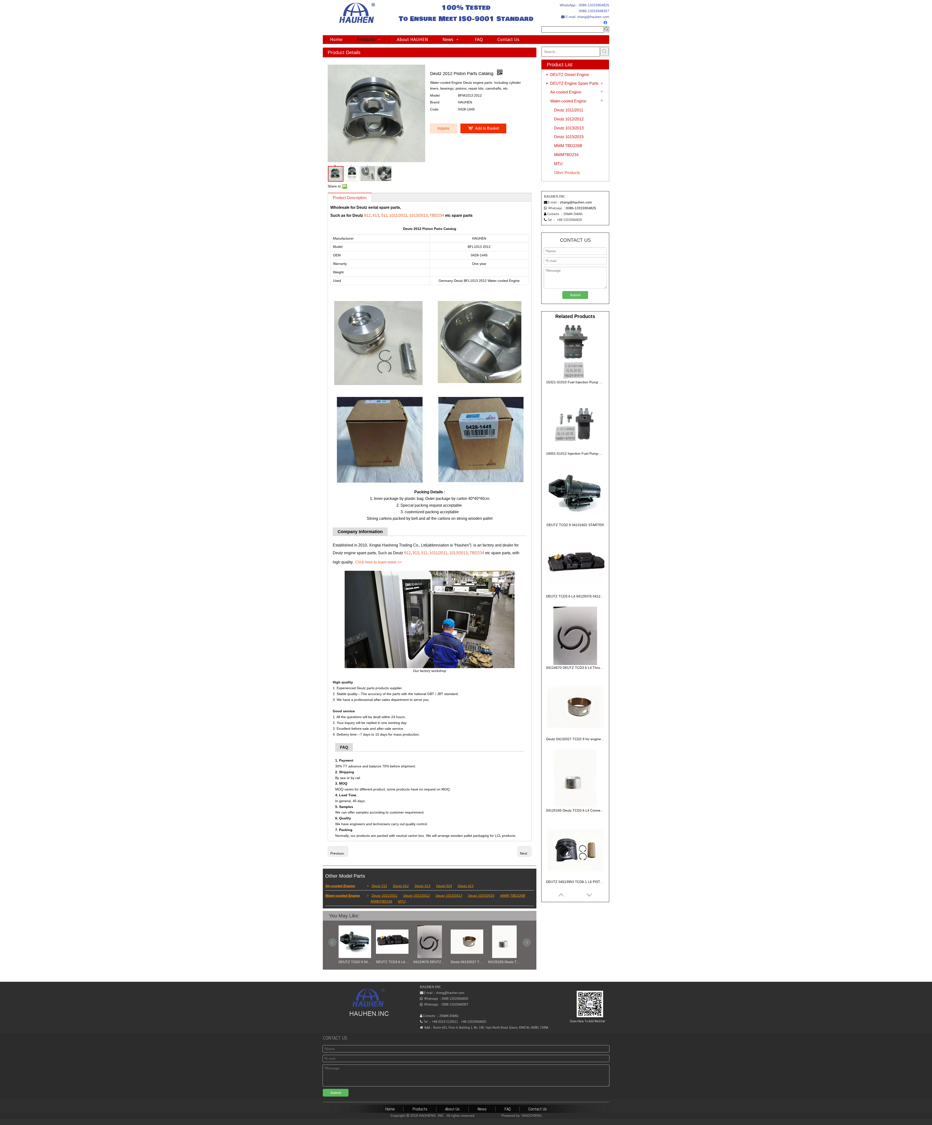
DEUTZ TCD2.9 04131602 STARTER (575, 525)
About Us (452, 1109)
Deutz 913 (422, 886)
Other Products (567, 173)
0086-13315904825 (594, 5)
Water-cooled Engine (342, 896)
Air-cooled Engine (340, 886)
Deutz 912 (401, 886)
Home (390, 1109)
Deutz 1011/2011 (385, 896)
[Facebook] (606, 23)
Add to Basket (487, 128)
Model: (435, 95)
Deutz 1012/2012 (416, 896)
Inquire (443, 128)
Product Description (350, 198)
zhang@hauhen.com (592, 17)
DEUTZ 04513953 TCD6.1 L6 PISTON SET (514, 962)
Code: (434, 109)
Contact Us (537, 1109)
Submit (575, 295)
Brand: (435, 102)
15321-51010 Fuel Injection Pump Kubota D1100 (575, 382)
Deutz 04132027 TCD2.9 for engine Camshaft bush (439, 962)
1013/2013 (418, 215)
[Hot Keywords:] (606, 29)
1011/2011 (398, 215)
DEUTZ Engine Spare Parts (574, 83)
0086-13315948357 (594, 11)
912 (367, 215)
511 (384, 215)
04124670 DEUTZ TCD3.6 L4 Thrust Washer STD (402, 962)
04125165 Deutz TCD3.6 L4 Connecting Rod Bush (477, 962)
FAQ (507, 1109)
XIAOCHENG (532, 1115)
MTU (402, 901)
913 (376, 215)
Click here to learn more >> (378, 562)
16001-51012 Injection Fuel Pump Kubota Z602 (575, 453)
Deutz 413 (466, 886)
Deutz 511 (379, 886)
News (482, 1109)
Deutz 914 (444, 886)
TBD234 (437, 215)
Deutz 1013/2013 (449, 896)
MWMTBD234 (381, 901)
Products (419, 1109)
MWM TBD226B (512, 896)
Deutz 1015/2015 (481, 896)
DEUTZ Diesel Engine (569, 75)
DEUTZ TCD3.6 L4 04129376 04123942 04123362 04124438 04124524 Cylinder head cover (365, 962)
